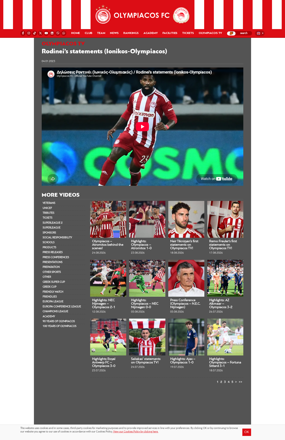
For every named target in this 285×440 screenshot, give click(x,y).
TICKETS (47, 217)
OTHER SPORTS (52, 272)
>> (240, 382)
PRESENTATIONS (52, 262)
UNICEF (47, 208)
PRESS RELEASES (53, 252)
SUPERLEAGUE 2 (53, 222)
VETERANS (49, 203)
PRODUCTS (49, 247)
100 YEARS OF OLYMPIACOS (59, 326)
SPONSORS (49, 232)
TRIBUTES (48, 213)
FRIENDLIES (50, 296)
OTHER (47, 277)
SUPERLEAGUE (51, 227)
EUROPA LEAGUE (53, 301)
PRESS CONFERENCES (56, 257)
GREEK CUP (49, 286)
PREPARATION (51, 267)
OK (246, 432)
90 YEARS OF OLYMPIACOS (59, 321)
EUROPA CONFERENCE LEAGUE (62, 306)
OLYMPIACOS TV (210, 33)
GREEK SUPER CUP (54, 282)
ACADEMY (49, 316)
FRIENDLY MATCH (53, 291)
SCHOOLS (48, 242)
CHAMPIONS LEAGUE (55, 311)
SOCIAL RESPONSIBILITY (57, 237)
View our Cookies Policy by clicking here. (135, 431)
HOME (75, 33)
